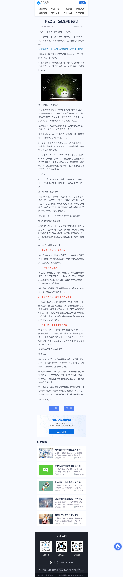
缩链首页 (43, 9)
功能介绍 (55, 9)
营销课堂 (55, 13)
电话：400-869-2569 (64, 562)
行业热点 (67, 13)
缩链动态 (80, 9)
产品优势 (67, 9)
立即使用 (61, 432)
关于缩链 (80, 13)
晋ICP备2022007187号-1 (78, 575)
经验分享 (43, 13)
